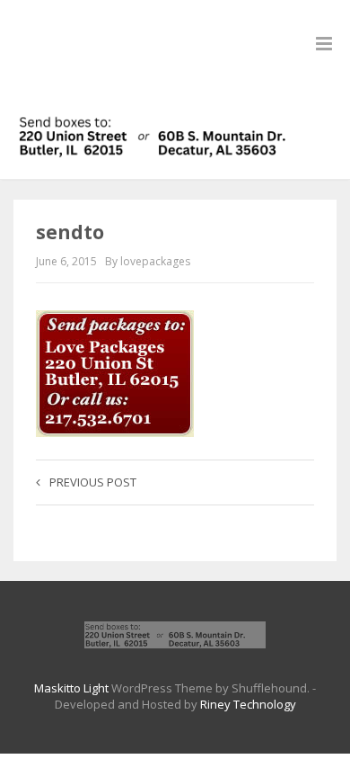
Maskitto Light (71, 688)
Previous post (92, 482)
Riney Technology (248, 704)
